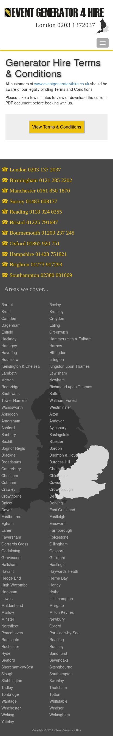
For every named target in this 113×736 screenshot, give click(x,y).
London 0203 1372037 (65, 25)
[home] (54, 11)
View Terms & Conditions (56, 127)
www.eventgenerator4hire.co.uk (61, 83)
